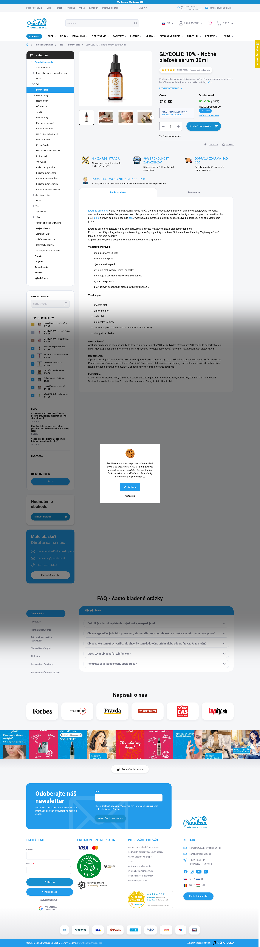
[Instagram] (191, 871)
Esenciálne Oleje (43, 234)
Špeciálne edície (43, 195)
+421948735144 (47, 564)
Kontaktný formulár (50, 575)
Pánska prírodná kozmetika (48, 223)
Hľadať (135, 23)
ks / (50, 481)
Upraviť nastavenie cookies (89, 943)
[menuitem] (51, 36)
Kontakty (93, 8)
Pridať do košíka (200, 126)
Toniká (39, 112)
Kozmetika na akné (45, 123)
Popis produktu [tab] (118, 192)
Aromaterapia (41, 267)
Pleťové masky (43, 139)
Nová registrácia (49, 892)
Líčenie (39, 217)
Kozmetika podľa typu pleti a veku (51, 73)
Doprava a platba (110, 8)
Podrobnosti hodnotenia (200, 70)
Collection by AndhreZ (46, 167)
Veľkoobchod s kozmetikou (140, 866)
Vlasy (38, 200)
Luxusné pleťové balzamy (48, 189)
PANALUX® (41, 162)
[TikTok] (205, 871)
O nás (82, 8)
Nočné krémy (42, 101)
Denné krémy (42, 95)
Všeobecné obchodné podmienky (143, 847)
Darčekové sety (43, 67)
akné (96, 217)
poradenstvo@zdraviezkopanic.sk (58, 551)
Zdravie (38, 256)
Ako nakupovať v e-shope (140, 857)
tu (144, 476)
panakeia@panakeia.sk (51, 558)
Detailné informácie (169, 88)
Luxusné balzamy (44, 128)
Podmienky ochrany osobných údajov (145, 852)
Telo (37, 206)
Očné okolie (41, 106)
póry (209, 82)
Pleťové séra (42, 90)
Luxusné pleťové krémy (47, 178)
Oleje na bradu (43, 228)
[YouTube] (198, 871)
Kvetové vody (42, 145)
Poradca (34, 36)
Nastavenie (130, 495)
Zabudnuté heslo (48, 900)
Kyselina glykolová (98, 210)
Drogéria (39, 261)
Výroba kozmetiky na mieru (140, 871)
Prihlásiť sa (50, 882)
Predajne (71, 8)
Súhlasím (131, 487)
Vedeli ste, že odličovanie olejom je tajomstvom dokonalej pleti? (48, 440)
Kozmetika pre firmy (137, 880)
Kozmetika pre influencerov (140, 876)
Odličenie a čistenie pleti (47, 134)
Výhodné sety (41, 278)
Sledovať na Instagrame (133, 769)
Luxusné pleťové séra (46, 173)
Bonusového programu (172, 114)
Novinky (38, 272)
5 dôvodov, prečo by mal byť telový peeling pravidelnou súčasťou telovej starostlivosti (49, 415)
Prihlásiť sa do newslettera (110, 818)
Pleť (37, 84)
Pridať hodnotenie (42, 517)
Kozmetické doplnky (45, 245)
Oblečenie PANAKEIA (45, 239)
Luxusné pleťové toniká (47, 184)
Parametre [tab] (194, 192)
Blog (49, 8)
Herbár (59, 8)
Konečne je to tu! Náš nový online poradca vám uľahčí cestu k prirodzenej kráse (50, 428)
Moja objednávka (34, 8)
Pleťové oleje (42, 156)
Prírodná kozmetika (44, 62)
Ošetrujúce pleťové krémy (48, 150)
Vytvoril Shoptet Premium (198, 943)
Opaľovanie (41, 211)
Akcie (38, 78)
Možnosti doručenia (209, 115)
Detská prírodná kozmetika (48, 250)
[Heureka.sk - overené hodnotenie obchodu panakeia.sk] (150, 899)
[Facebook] (185, 871)
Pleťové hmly (42, 117)
